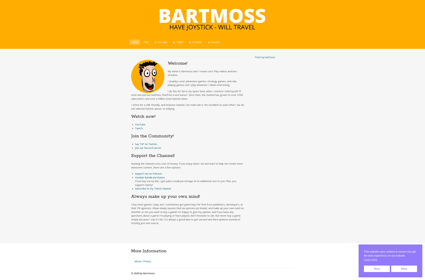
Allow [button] (404, 268)
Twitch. (139, 128)
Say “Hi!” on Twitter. (146, 144)
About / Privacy (143, 261)
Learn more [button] (370, 259)
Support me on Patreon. (148, 173)
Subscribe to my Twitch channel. (153, 188)
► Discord (213, 42)
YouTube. (140, 124)
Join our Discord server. (148, 147)
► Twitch (178, 42)
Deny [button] (377, 268)
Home (134, 42)
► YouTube (161, 42)
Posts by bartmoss (265, 57)
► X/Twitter (195, 42)
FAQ (146, 42)
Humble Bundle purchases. (150, 177)
